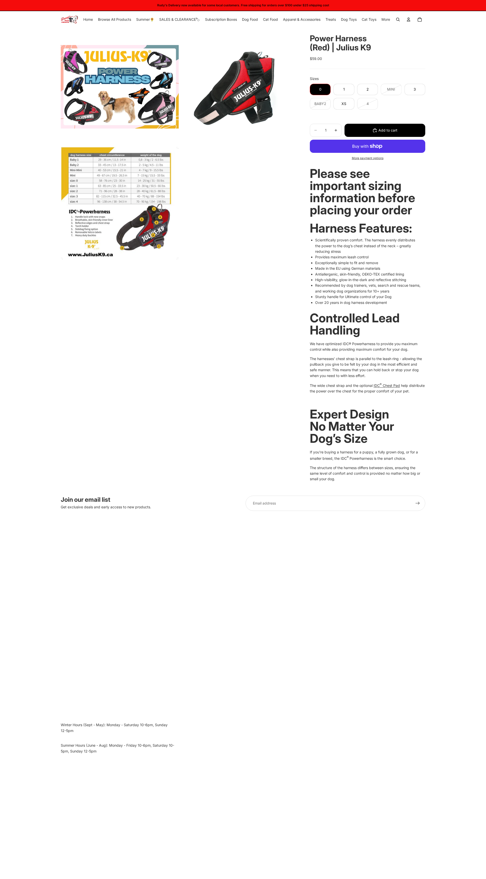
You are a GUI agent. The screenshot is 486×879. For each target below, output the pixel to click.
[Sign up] (417, 503)
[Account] (408, 19)
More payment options (367, 158)
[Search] (397, 19)
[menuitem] (386, 19)
